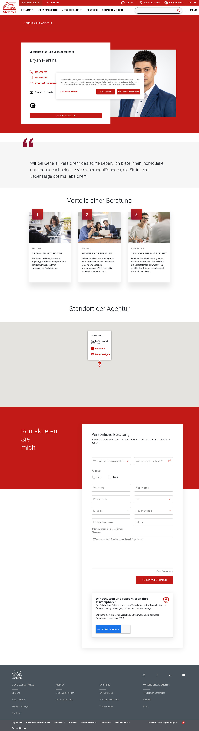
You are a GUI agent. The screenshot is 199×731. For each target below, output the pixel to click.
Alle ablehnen (105, 92)
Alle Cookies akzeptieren (128, 92)
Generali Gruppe (19, 728)
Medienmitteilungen (65, 693)
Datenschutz (59, 723)
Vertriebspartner (122, 723)
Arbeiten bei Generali (109, 699)
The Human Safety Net (154, 693)
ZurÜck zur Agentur (39, 23)
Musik (146, 706)
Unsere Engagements (156, 684)
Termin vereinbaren (154, 580)
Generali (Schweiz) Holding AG (163, 723)
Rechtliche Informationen (38, 723)
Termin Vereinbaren (66, 115)
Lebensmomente (47, 10)
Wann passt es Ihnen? (149, 461)
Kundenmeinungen (20, 706)
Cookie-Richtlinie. (129, 84)
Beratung (27, 10)
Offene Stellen (106, 693)
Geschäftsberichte (64, 699)
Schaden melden (112, 10)
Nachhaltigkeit (18, 699)
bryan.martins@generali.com (48, 83)
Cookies (73, 723)
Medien (60, 684)
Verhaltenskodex (89, 723)
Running (147, 699)
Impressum (17, 723)
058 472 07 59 (41, 72)
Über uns (16, 693)
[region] (100, 86)
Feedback (17, 713)
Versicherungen (72, 10)
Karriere (105, 684)
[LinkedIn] (32, 105)
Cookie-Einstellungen (69, 91)
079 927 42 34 (41, 77)
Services (92, 10)
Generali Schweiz (23, 684)
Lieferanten (105, 723)
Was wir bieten (106, 706)
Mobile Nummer (103, 522)
